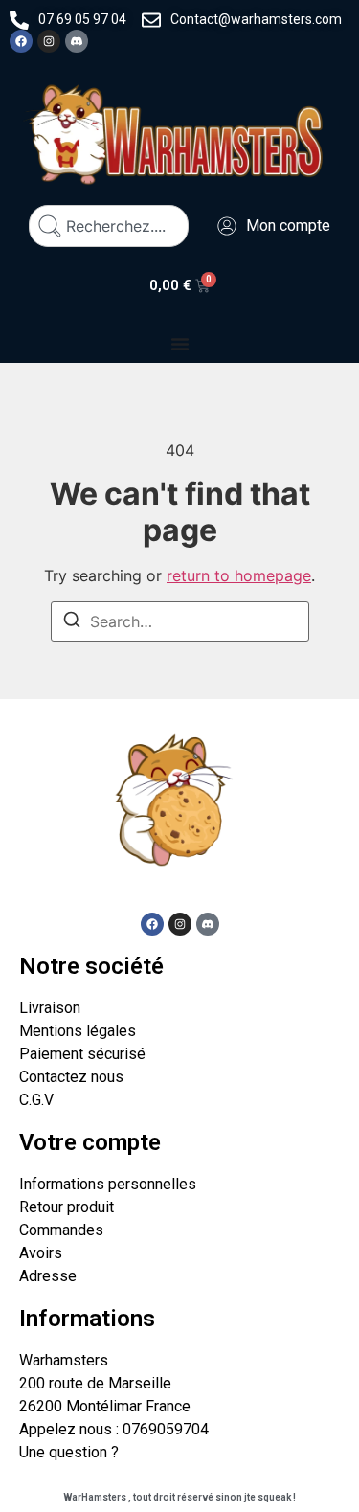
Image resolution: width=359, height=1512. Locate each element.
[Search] (72, 622)
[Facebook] (21, 41)
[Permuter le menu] (180, 343)
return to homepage (239, 575)
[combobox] (109, 226)
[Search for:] (180, 621)
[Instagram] (48, 41)
